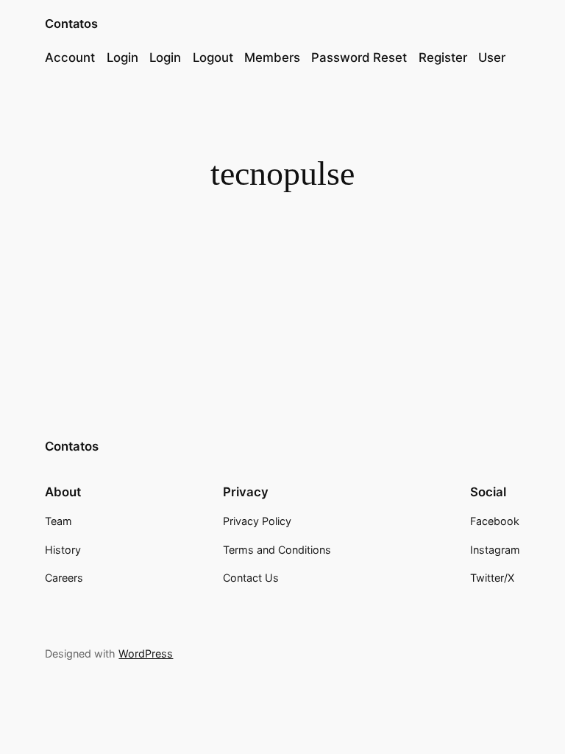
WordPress (145, 653)
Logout (213, 57)
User (491, 57)
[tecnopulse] (140, 221)
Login (122, 57)
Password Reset (359, 57)
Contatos (71, 23)
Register (443, 57)
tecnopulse (277, 246)
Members (272, 57)
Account (70, 57)
